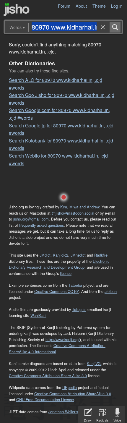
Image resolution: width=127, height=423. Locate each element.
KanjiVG (94, 363)
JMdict (45, 255)
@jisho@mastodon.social (73, 213)
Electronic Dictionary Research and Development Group (59, 264)
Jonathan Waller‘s (63, 411)
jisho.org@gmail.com (31, 219)
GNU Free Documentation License (45, 399)
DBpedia (69, 387)
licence (65, 273)
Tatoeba (75, 285)
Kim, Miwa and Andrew (79, 207)
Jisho (17, 9)
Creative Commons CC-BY (56, 291)
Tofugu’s (79, 309)
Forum (64, 6)
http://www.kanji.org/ (62, 339)
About (81, 6)
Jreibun (111, 291)
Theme (99, 6)
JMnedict (78, 255)
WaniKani (38, 315)
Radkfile (101, 255)
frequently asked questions (41, 225)
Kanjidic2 (60, 255)
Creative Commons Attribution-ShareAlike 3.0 (72, 393)
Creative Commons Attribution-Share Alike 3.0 (48, 375)
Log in (117, 6)
